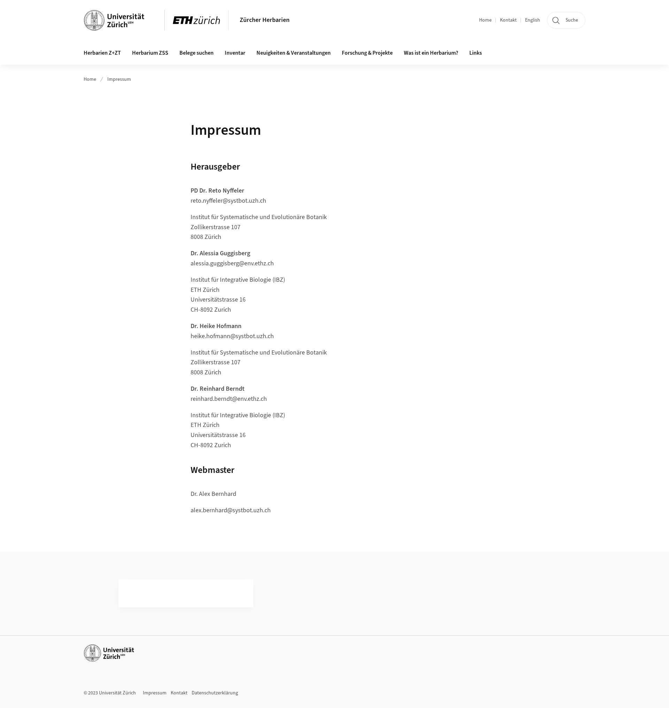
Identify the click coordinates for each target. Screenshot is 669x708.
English (532, 20)
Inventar (235, 53)
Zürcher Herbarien (265, 20)
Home (485, 20)
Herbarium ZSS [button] (150, 53)
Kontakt (508, 20)
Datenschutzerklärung (215, 693)
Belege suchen (196, 53)
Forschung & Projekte (367, 53)
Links (475, 53)
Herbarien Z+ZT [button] (102, 53)
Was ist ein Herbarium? (431, 53)
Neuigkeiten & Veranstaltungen (293, 53)
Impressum (119, 79)
